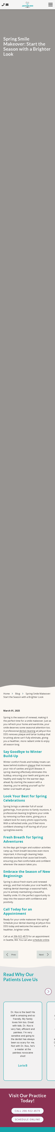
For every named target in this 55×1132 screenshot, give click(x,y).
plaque (31, 765)
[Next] (44, 954)
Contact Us (7, 4)
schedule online (41, 939)
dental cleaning (27, 730)
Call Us (3, 4)
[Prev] (10, 954)
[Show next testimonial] (48, 991)
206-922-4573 (21, 936)
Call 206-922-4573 (27, 1110)
